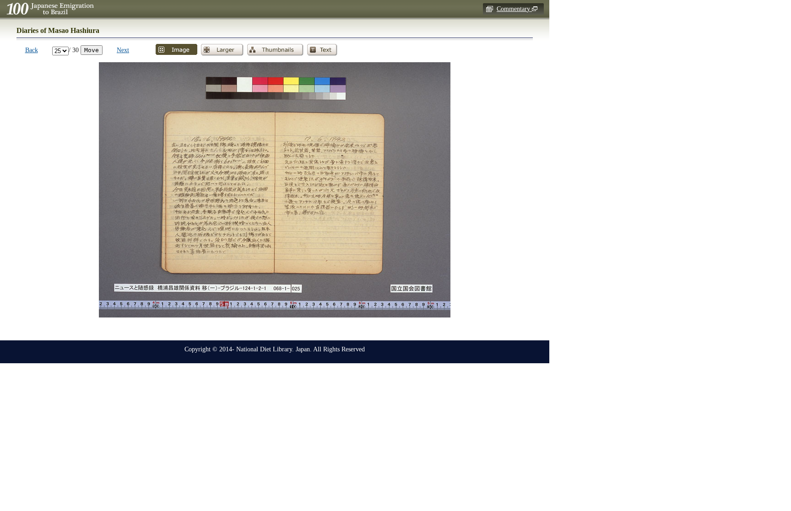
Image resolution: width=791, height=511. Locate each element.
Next (123, 50)
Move (91, 50)
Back (31, 50)
